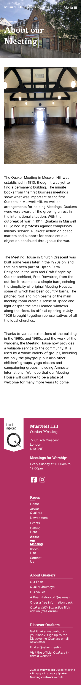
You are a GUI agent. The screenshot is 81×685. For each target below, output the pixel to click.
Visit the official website (49, 654)
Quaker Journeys (42, 587)
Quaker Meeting (26, 7)
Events (35, 523)
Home (34, 504)
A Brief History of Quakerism (50, 597)
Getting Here (35, 530)
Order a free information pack (51, 602)
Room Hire (34, 551)
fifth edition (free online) (50, 609)
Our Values (38, 592)
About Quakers (36, 511)
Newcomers (39, 517)
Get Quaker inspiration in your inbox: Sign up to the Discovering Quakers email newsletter (49, 636)
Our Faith (36, 582)
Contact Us (35, 559)
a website (48, 675)
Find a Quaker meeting (46, 647)
